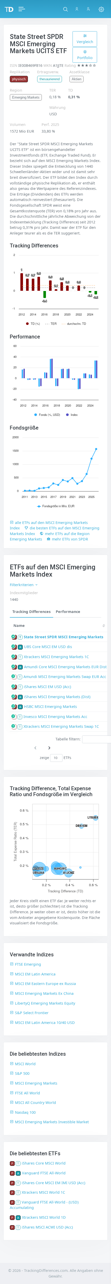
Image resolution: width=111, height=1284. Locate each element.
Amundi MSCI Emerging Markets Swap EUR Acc (64, 676)
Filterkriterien (22, 584)
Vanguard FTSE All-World (44, 1172)
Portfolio (85, 57)
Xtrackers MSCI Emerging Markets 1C (56, 656)
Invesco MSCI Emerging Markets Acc (55, 716)
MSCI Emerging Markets (36, 1083)
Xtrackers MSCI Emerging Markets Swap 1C (61, 726)
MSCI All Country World (35, 1102)
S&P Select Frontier (32, 1012)
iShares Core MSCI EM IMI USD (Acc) (53, 1182)
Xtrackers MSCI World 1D (44, 1217)
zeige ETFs (56, 757)
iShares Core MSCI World (44, 1163)
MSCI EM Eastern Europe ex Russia (45, 983)
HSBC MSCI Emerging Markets (50, 706)
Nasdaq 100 (25, 1112)
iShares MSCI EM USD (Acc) (47, 686)
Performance (68, 611)
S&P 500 (22, 1073)
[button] (65, 9)
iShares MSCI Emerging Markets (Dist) (57, 696)
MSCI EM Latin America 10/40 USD (45, 1022)
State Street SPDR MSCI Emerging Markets (63, 636)
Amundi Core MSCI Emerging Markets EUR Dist (65, 666)
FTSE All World (27, 1093)
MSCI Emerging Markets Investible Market (52, 1121)
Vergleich (85, 41)
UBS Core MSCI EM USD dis (48, 646)
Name (19, 625)
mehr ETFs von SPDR (70, 539)
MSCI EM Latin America (35, 974)
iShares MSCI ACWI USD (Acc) (47, 1227)
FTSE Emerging (28, 964)
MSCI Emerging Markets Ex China (44, 993)
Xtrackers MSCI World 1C (43, 1192)
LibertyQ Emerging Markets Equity (45, 1003)
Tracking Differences (31, 611)
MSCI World (25, 1063)
